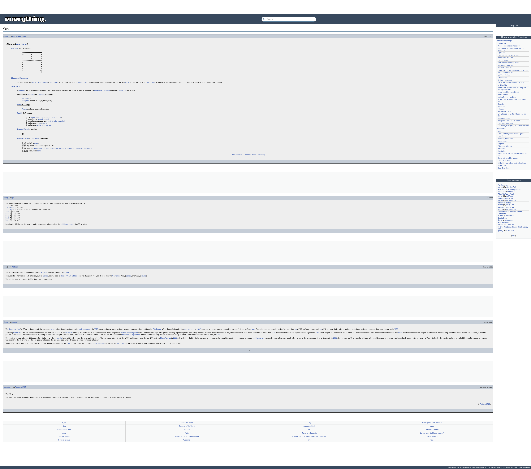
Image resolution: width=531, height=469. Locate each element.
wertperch (511, 192)
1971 (12, 207)
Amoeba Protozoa (19, 36)
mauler (15, 322)
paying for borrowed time (507, 97)
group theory (502, 141)
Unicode (20, 129)
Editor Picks (502, 129)
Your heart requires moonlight (509, 46)
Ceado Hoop (502, 218)
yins (432, 440)
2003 (7, 219)
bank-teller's (98, 90)
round (24, 44)
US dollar (68, 333)
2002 (7, 217)
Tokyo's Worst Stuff (64, 430)
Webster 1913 (20, 387)
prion (500, 131)
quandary (501, 106)
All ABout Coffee (504, 75)
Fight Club (501, 53)
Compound (35, 138)
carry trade (121, 343)
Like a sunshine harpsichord (508, 92)
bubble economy (67, 224)
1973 (12, 209)
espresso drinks (504, 118)
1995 (335, 338)
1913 (7, 205)
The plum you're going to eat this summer (513, 126)
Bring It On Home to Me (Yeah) (509, 121)
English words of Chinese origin (187, 436)
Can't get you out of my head (508, 55)
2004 (7, 221)
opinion (501, 192)
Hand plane (502, 151)
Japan (153, 82)
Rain (187, 433)
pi (13, 198)
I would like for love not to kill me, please (513, 70)
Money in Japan (187, 423)
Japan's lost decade (309, 433)
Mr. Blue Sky (502, 85)
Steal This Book (503, 168)
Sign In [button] (514, 25)
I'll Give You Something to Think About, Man (513, 228)
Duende (501, 104)
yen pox (187, 430)
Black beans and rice (505, 65)
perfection (38, 148)
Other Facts (15, 86)
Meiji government (85, 329)
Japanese (50, 117)
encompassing (42, 82)
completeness (86, 148)
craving (66, 273)
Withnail (15, 267)
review (500, 187)
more (513, 236)
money (48, 125)
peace (52, 148)
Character (15, 78)
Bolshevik (501, 149)
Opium (45, 276)
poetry (500, 231)
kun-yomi (41, 95)
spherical (61, 121)
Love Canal (502, 136)
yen (18, 44)
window (107, 90)
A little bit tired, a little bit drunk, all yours (512, 163)
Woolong (186, 440)
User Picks (501, 43)
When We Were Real (505, 58)
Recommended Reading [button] (514, 37)
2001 (7, 215)
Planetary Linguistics (505, 139)
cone (39, 151)
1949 (7, 207)
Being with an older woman (508, 158)
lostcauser (510, 216)
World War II (17, 333)
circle (34, 82)
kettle (56, 82)
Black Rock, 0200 (504, 111)
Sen (64, 426)
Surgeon (501, 144)
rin (321, 329)
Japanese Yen (14, 329)
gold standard (189, 329)
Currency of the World (187, 426)
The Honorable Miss (505, 123)
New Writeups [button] (514, 180)
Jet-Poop (509, 196)
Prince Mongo (503, 95)
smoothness (69, 148)
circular (54, 121)
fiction (500, 216)
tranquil (46, 119)
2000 (7, 213)
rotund (44, 123)
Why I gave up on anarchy (432, 423)
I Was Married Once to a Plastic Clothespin (510, 213)
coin (125, 90)
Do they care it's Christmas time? (432, 433)
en (309, 430)
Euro (68, 343)
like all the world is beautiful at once (511, 83)
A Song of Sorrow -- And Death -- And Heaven (309, 436)
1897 (199, 329)
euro (432, 426)
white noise (502, 166)
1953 (396, 329)
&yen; (64, 423)
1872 (96, 329)
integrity (77, 148)
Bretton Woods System (129, 333)
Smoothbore (502, 78)
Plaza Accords (165, 338)
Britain (63, 276)
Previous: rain (237, 155)
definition (7, 387)
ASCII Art (14, 49)
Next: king (261, 155)
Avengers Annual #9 (505, 73)
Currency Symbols (432, 430)
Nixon (400, 333)
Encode (26, 129)
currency (57, 117)
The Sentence (503, 60)
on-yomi (31, 95)
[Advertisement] (265, 7)
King (309, 423)
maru (64, 433)
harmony (46, 148)
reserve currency (98, 343)
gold (253, 329)
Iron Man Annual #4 (505, 68)
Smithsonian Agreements (131, 335)
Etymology (23, 78)
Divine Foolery (432, 436)
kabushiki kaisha (64, 436)
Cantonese (116, 276)
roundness (82, 82)
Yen (41, 117)
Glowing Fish (511, 187)
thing (6, 36)
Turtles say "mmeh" (505, 161)
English (19, 113)
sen (295, 329)
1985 (175, 338)
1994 (7, 211)
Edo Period (157, 329)
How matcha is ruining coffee (508, 63)
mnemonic (22, 90)
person (500, 224)
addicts (74, 276)
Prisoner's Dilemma (505, 146)
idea (5, 267)
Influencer (501, 109)
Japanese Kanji (250, 155)
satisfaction (59, 148)
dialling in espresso (505, 80)
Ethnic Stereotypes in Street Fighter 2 (511, 134)
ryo (309, 440)
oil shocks (58, 338)
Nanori (19, 105)
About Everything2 (504, 41)
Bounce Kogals (64, 440)
